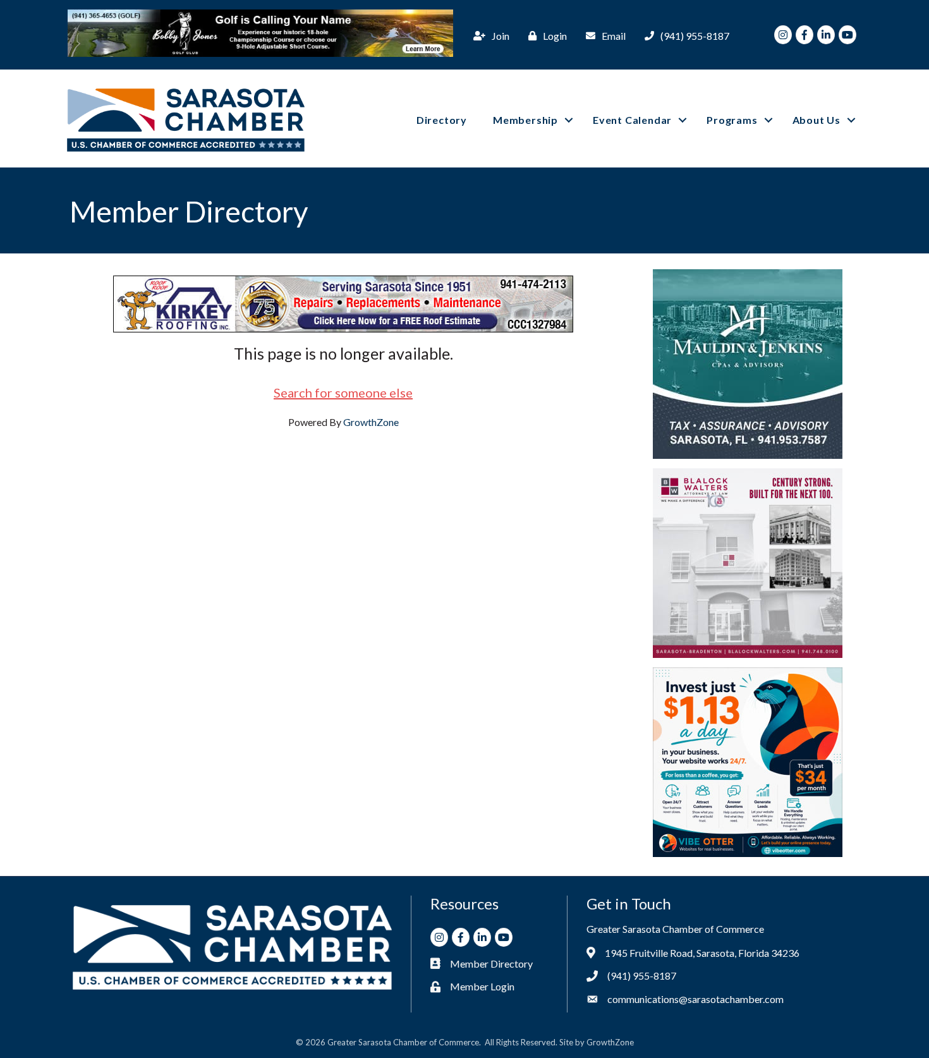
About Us (816, 120)
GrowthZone (371, 422)
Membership (525, 120)
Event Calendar (632, 120)
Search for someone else (343, 392)
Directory (441, 120)
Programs (732, 120)
